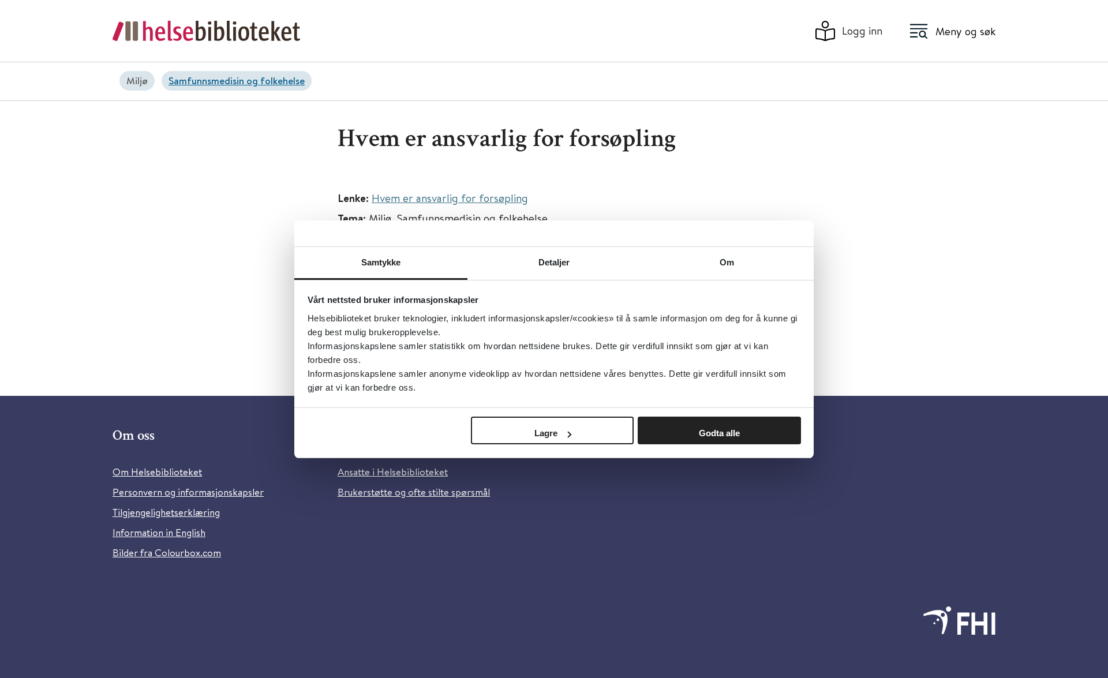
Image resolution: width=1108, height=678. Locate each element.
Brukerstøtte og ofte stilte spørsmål (414, 492)
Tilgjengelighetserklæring (166, 512)
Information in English (159, 532)
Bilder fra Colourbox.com (167, 552)
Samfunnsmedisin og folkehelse (237, 80)
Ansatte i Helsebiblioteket (393, 471)
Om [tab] (727, 262)
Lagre (545, 433)
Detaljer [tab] (554, 262)
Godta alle (719, 433)
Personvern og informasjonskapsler (188, 492)
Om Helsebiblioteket (157, 471)
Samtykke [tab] (381, 262)
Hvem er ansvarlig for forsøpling (450, 197)
